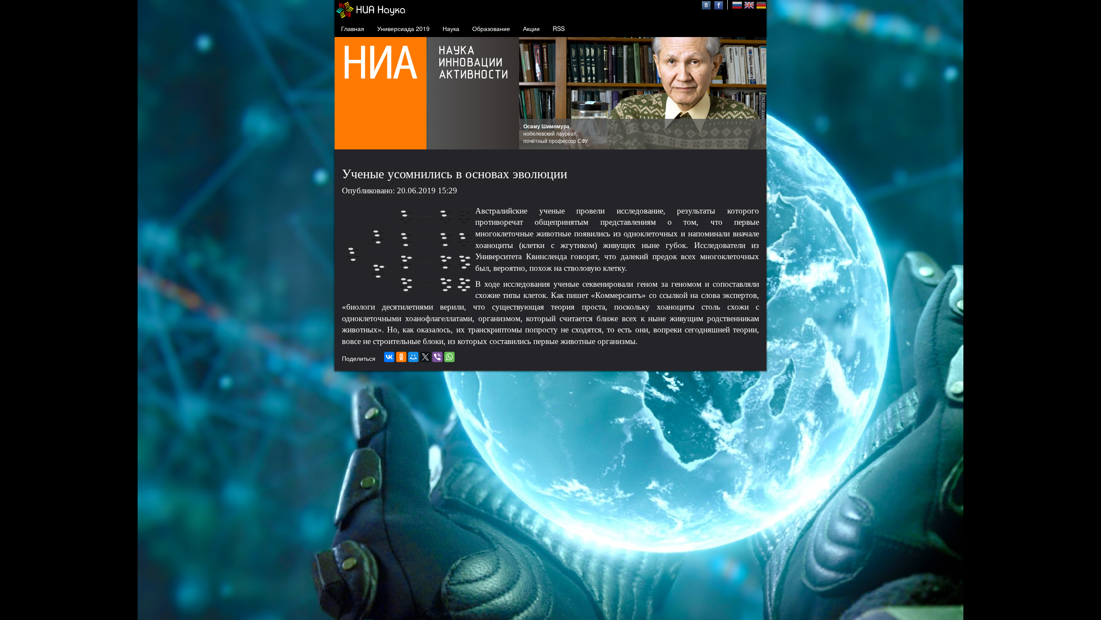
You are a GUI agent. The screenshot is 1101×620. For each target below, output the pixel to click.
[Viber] (437, 357)
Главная (352, 28)
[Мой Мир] (413, 357)
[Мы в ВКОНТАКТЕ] (707, 4)
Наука (451, 28)
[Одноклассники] (401, 357)
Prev (530, 93)
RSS (559, 28)
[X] (425, 357)
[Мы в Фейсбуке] (718, 4)
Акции (531, 28)
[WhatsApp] (449, 357)
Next (755, 93)
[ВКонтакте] (389, 357)
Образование (491, 28)
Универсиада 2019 (403, 28)
